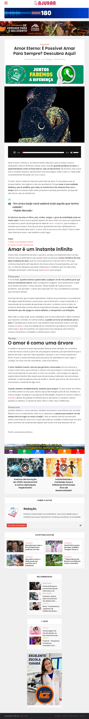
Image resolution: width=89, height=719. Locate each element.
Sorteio (82, 716)
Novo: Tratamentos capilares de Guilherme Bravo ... (51, 608)
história (34, 419)
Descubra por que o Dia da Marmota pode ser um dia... (33, 547)
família (12, 397)
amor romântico (56, 223)
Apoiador (58, 716)
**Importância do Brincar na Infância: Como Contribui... (72, 561)
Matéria (45, 603)
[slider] (43, 152)
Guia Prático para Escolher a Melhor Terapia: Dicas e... (71, 547)
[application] (44, 152)
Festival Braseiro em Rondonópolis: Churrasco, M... (50, 588)
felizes (47, 270)
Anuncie (65, 716)
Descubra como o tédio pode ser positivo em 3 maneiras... (32, 562)
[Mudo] (71, 152)
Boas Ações (47, 583)
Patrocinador (73, 716)
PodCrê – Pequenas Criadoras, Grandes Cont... (51, 643)
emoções (18, 326)
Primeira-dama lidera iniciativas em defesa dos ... (50, 598)
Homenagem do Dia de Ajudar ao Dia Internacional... (51, 633)
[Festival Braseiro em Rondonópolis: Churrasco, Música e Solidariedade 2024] (36, 586)
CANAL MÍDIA (23, 716)
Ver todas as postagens (17, 525)
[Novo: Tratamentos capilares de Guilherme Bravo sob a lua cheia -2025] (36, 606)
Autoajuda (44, 44)
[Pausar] (14, 152)
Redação (48, 59)
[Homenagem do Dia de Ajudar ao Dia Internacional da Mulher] (36, 631)
